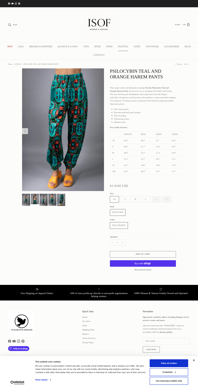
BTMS (97, 47)
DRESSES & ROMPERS (40, 47)
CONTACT (99, 55)
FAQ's (84, 326)
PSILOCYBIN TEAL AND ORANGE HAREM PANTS (41, 64)
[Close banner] (194, 360)
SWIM (109, 47)
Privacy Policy (88, 343)
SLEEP (137, 47)
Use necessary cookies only (169, 381)
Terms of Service (89, 338)
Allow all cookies (169, 363)
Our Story (86, 321)
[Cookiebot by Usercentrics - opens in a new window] (17, 383)
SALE (21, 47)
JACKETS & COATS (68, 47)
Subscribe (151, 349)
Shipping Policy (88, 330)
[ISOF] (99, 25)
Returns (85, 334)
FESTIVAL (123, 47)
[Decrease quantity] (112, 243)
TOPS (86, 47)
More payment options (142, 270)
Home (10, 64)
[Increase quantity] (123, 243)
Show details (41, 380)
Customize (167, 372)
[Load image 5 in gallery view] (63, 129)
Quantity (114, 237)
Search (85, 317)
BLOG (188, 47)
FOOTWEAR (152, 47)
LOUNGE (17, 64)
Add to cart (143, 254)
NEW (10, 47)
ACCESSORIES (171, 47)
